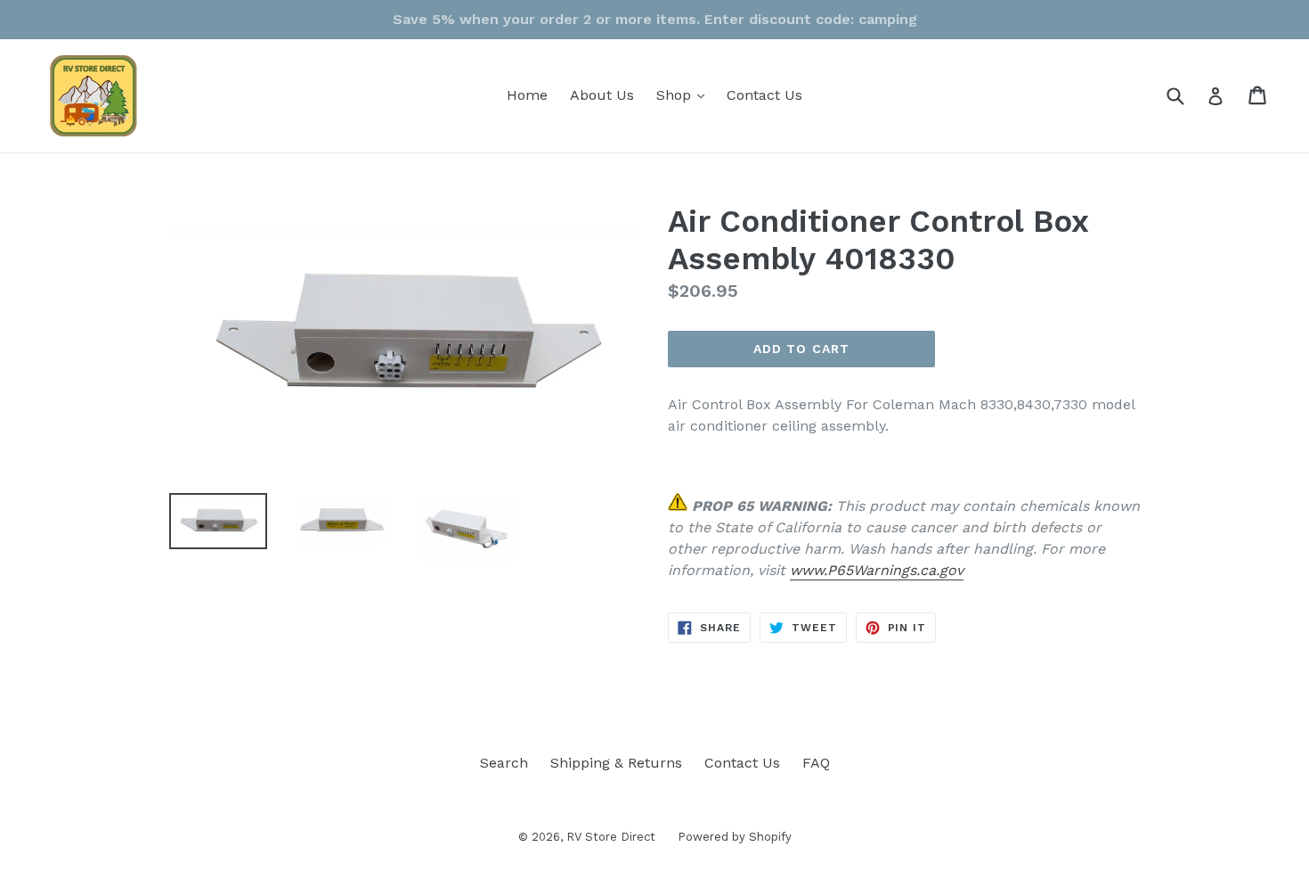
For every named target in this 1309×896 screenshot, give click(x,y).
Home (527, 94)
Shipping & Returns (616, 762)
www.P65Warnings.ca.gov (876, 570)
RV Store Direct (610, 836)
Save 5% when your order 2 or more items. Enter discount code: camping (655, 19)
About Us (602, 94)
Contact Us (764, 94)
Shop (684, 94)
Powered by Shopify (735, 836)
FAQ (816, 762)
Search (504, 762)
